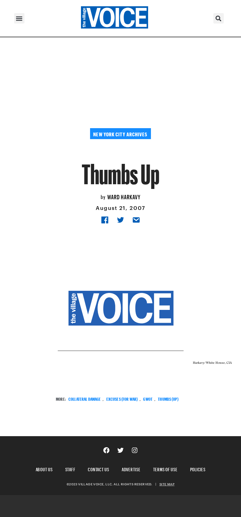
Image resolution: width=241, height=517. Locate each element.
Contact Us (98, 468)
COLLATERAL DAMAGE (84, 398)
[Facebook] (106, 450)
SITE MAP (166, 484)
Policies (198, 468)
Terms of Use (165, 468)
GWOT (148, 398)
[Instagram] (134, 450)
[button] (19, 18)
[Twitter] (120, 450)
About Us (44, 468)
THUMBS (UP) (168, 398)
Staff (70, 468)
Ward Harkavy (124, 196)
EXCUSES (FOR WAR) (122, 398)
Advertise (131, 468)
